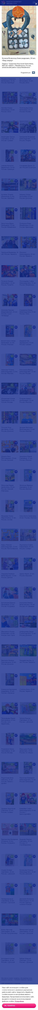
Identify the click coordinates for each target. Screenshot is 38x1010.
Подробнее (19, 1001)
